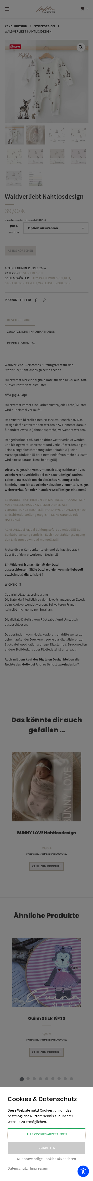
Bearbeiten (46, 1148)
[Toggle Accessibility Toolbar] (83, 1171)
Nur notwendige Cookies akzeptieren (46, 1158)
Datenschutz (18, 1168)
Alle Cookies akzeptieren (46, 1134)
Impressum (39, 1168)
